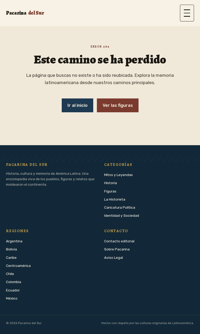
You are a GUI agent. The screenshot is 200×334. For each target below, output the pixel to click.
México (11, 298)
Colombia (13, 282)
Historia (110, 183)
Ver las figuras (118, 105)
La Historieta (114, 199)
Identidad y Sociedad (121, 215)
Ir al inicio (77, 105)
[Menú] (187, 13)
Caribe (11, 257)
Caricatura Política (119, 207)
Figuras (110, 191)
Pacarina (25, 12)
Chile (10, 274)
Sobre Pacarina (117, 249)
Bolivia (11, 249)
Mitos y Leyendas (118, 175)
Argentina (14, 241)
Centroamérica (18, 265)
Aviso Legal (113, 257)
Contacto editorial (119, 241)
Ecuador (13, 290)
